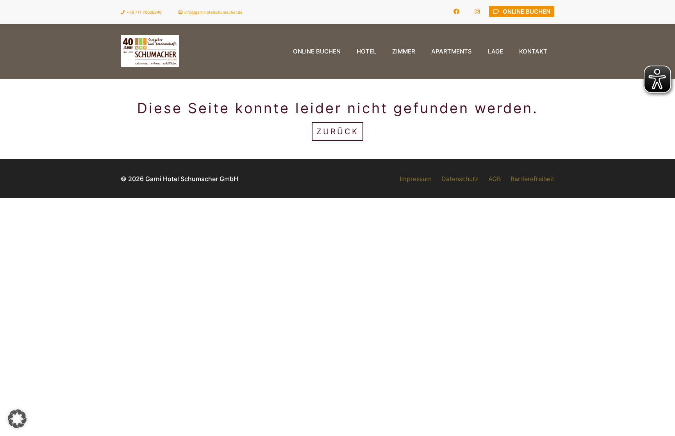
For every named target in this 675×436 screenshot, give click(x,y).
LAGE (495, 51)
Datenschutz (460, 179)
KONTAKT (533, 51)
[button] (17, 419)
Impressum (416, 179)
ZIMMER (403, 51)
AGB (494, 179)
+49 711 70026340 (144, 12)
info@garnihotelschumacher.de (213, 12)
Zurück (337, 131)
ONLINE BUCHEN (317, 51)
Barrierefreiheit (532, 179)
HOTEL (366, 51)
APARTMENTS (451, 51)
